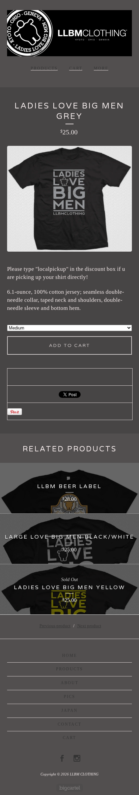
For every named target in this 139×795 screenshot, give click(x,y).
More (101, 68)
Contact (69, 724)
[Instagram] (77, 758)
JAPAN (69, 710)
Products (44, 68)
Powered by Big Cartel (69, 788)
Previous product (55, 625)
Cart (75, 68)
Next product (89, 625)
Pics (69, 696)
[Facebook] (62, 758)
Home (69, 655)
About (69, 682)
